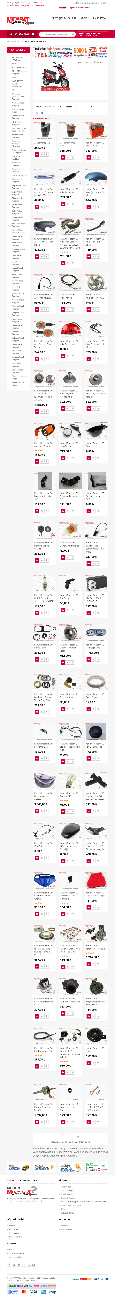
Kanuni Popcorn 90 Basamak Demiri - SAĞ (43, 496)
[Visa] (96, 1279)
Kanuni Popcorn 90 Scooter (33, 41)
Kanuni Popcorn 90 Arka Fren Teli (69, 296)
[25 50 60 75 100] (83, 107)
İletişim (12, 1226)
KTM (14, 90)
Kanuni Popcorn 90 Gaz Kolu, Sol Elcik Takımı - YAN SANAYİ (95, 796)
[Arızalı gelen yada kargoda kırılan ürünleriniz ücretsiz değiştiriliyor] (70, 1167)
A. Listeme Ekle (46, 154)
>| (78, 1137)
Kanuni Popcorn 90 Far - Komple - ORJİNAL (43, 796)
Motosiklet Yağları (19, 175)
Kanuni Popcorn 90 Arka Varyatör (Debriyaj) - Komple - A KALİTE (44, 395)
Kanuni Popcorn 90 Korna (95, 1049)
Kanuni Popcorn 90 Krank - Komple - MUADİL (43, 1107)
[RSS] (29, 1265)
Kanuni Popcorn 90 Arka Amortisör (69, 190)
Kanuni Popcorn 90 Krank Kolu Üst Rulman (69, 1107)
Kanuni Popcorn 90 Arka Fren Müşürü (43, 296)
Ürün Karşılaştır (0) (41, 118)
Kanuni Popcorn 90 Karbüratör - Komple (95, 947)
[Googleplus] (24, 1265)
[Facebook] (9, 1265)
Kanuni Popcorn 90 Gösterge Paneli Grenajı (43, 895)
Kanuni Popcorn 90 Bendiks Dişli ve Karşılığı (43, 545)
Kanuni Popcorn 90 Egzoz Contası (95, 696)
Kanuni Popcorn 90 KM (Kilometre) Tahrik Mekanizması (96, 1001)
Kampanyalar (66, 1229)
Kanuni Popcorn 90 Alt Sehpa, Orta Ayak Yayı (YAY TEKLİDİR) (44, 192)
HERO (14, 77)
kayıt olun (104, 3)
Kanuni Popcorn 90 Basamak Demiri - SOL (69, 496)
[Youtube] (34, 1265)
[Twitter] (19, 1265)
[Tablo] (42, 113)
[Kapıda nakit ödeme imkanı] (44, 1167)
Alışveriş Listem (15, 1257)
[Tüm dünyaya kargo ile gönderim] (18, 1167)
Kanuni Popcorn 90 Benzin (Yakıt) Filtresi (69, 544)
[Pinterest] (14, 1265)
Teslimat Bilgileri (67, 1190)
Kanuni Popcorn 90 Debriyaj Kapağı (95, 646)
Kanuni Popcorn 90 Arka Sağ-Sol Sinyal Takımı (43, 344)
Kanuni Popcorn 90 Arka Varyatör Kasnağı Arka (69, 393)
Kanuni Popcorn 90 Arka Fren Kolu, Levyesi (95, 241)
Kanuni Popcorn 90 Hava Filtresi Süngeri (95, 894)
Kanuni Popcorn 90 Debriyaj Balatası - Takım (69, 647)
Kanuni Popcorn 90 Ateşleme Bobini (43, 445)
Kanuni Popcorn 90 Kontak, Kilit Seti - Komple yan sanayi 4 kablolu (70, 1053)
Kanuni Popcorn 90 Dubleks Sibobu (69, 696)
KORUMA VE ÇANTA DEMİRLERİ (17, 83)
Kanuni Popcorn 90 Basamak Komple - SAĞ (95, 496)
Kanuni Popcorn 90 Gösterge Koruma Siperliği (69, 846)
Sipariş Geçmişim (16, 1253)
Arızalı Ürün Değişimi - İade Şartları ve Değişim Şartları (83, 1202)
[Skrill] (104, 1279)
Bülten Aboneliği (15, 1237)
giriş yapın (91, 3)
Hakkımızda (66, 1187)
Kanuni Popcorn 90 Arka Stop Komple (69, 342)
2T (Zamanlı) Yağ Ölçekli (67, 144)
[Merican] (75, 1279)
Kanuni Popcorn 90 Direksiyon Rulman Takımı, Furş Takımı (43, 697)
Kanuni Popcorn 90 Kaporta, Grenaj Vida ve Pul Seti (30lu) (70, 948)
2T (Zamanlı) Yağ (42, 142)
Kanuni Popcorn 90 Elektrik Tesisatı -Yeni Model (70, 746)
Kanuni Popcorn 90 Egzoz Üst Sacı (43, 745)
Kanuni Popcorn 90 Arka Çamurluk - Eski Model (95, 192)
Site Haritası (14, 1233)
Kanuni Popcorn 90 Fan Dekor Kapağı (95, 745)
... (40, 1201)
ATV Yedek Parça (19, 67)
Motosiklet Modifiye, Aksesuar (16, 143)
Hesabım (13, 1249)
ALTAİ (14, 64)
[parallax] (22, 1191)
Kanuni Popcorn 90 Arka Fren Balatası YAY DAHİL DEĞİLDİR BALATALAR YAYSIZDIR (70, 243)
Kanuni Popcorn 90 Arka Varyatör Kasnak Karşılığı (96, 393)
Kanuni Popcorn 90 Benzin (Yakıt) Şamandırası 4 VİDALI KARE (96, 547)
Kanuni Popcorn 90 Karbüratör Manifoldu (70, 1000)
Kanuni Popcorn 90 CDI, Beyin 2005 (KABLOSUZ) (95, 598)
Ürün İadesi (14, 1229)
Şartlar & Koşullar (68, 1198)
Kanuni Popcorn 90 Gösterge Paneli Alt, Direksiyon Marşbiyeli (96, 846)
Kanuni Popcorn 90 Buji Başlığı (69, 596)
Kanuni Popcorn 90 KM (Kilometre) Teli (43, 1049)
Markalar (64, 1226)
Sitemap (34, 1281)
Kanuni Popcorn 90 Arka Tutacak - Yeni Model (95, 344)
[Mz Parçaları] (74, 7)
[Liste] (37, 113)
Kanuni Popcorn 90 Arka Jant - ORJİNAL (95, 296)
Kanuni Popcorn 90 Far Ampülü (69, 795)
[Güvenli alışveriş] (96, 1167)
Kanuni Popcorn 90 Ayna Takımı (69, 445)
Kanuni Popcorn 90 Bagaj (95, 445)
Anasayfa (11, 41)
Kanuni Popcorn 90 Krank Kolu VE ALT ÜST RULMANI (95, 1107)
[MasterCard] (86, 1279)
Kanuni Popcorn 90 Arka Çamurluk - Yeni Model (44, 241)
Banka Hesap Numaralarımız (73, 1205)
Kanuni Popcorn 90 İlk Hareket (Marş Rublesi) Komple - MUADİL (43, 950)
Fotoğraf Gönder (67, 1213)
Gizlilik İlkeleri (67, 1194)
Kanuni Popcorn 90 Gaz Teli (43, 844)
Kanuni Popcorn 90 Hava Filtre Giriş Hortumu (69, 895)
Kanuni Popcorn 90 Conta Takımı (43, 646)
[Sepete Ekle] (37, 154)
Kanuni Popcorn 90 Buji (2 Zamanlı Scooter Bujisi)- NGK (43, 598)
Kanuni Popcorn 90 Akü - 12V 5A (95, 144)
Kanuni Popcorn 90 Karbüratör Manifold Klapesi (43, 1001)
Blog (63, 1209)
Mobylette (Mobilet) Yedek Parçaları (18, 96)
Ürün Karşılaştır (42, 154)
